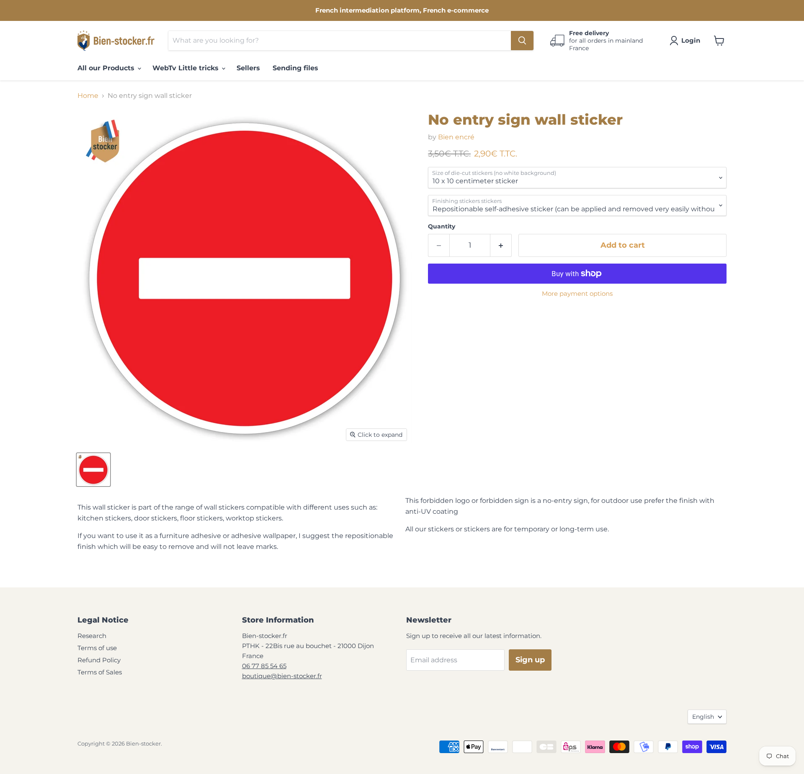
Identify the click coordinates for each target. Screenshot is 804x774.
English (703, 716)
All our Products (107, 68)
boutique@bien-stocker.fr (282, 676)
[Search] (522, 40)
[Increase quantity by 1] (501, 245)
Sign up (530, 659)
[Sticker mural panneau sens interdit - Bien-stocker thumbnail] (93, 469)
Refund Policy (99, 660)
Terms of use (97, 648)
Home (87, 96)
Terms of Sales (99, 672)
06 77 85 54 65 (264, 666)
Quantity (441, 226)
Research (91, 636)
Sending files (295, 68)
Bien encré (456, 137)
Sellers (248, 68)
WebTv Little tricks (186, 68)
